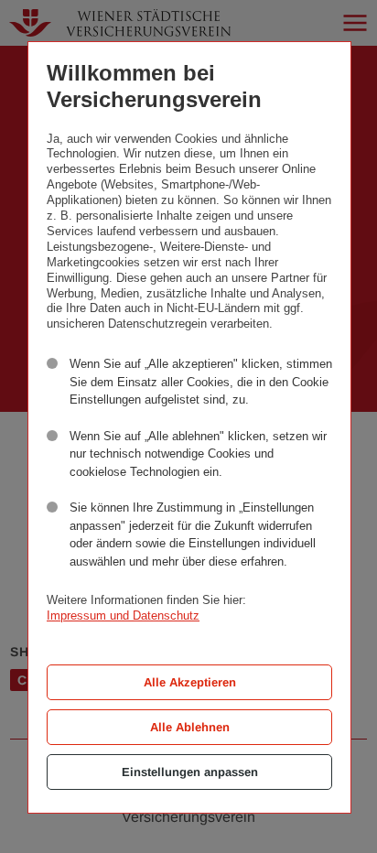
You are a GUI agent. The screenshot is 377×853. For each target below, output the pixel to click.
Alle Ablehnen (190, 727)
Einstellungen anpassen (190, 772)
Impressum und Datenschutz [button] (123, 615)
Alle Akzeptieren (190, 682)
